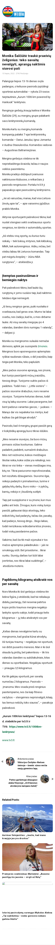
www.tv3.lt (8, 740)
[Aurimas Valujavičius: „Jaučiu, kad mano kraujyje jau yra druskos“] (27, 818)
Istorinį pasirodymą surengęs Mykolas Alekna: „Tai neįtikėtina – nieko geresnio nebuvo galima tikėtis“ (27, 916)
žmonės (42, 346)
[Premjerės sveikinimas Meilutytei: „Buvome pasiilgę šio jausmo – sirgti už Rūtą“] (27, 857)
